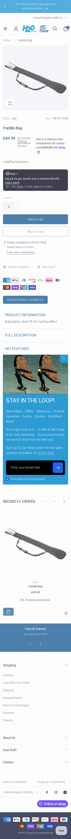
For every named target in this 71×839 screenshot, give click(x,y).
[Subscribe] (58, 467)
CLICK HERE (46, 453)
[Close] (64, 359)
